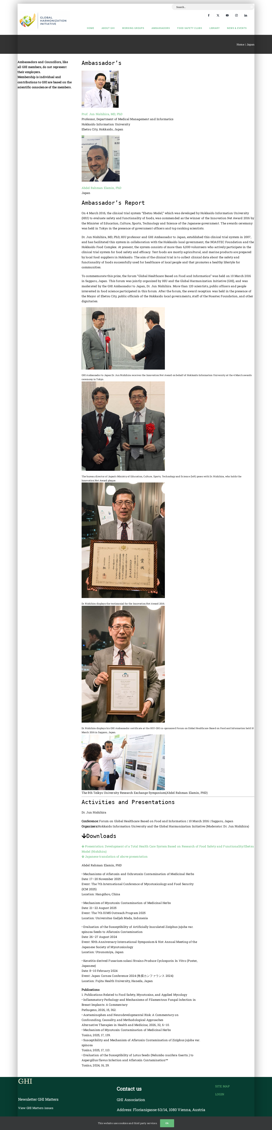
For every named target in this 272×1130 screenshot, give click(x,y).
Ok (167, 1123)
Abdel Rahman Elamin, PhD (102, 188)
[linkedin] (245, 14)
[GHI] (44, 12)
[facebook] (208, 14)
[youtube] (227, 14)
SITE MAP (222, 1086)
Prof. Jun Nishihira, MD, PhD (102, 114)
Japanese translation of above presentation (116, 856)
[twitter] (217, 14)
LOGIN (219, 1094)
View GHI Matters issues (35, 1108)
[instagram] (236, 14)
